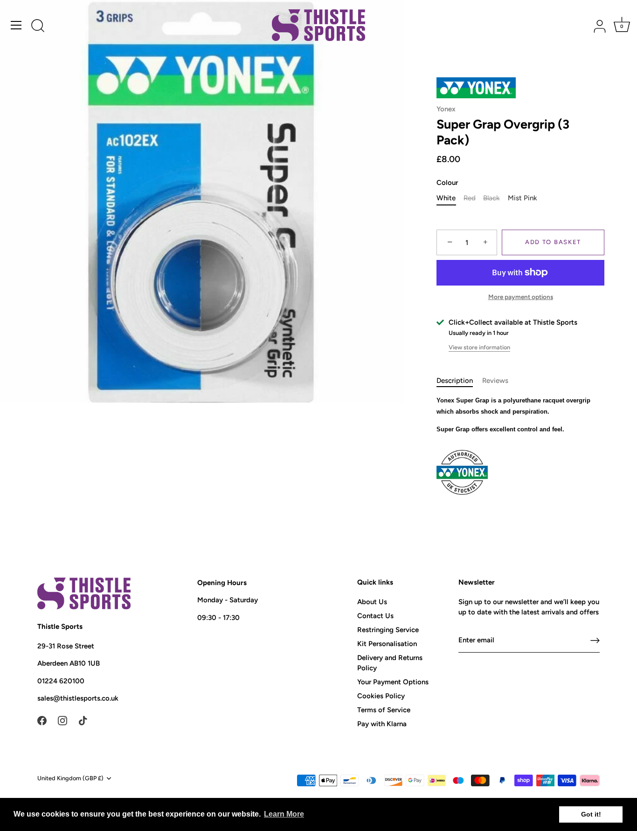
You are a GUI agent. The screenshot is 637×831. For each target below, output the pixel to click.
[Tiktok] (83, 720)
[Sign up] (595, 640)
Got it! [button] (591, 814)
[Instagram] (62, 720)
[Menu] (16, 25)
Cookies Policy (381, 696)
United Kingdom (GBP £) (70, 778)
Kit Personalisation (387, 644)
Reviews (495, 380)
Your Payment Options (393, 682)
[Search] (38, 26)
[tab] (459, 380)
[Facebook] (42, 720)
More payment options (520, 296)
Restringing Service (388, 630)
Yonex (446, 109)
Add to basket (553, 241)
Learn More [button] (284, 814)
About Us (372, 602)
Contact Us (375, 616)
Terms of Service (383, 710)
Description (454, 380)
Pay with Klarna (382, 724)
